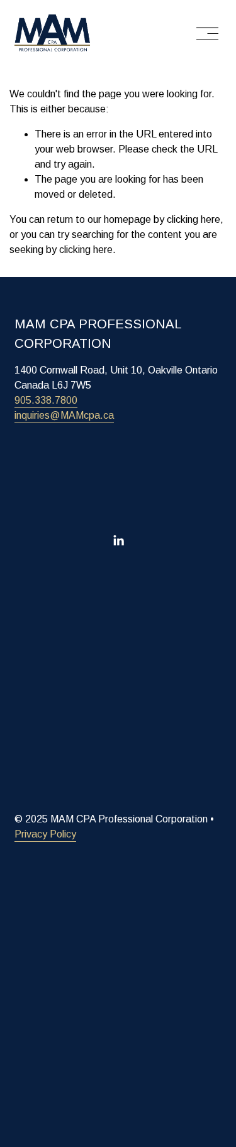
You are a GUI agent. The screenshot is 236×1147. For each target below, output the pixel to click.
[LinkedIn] (118, 540)
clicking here (193, 219)
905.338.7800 (45, 400)
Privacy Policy (45, 834)
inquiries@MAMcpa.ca (64, 415)
